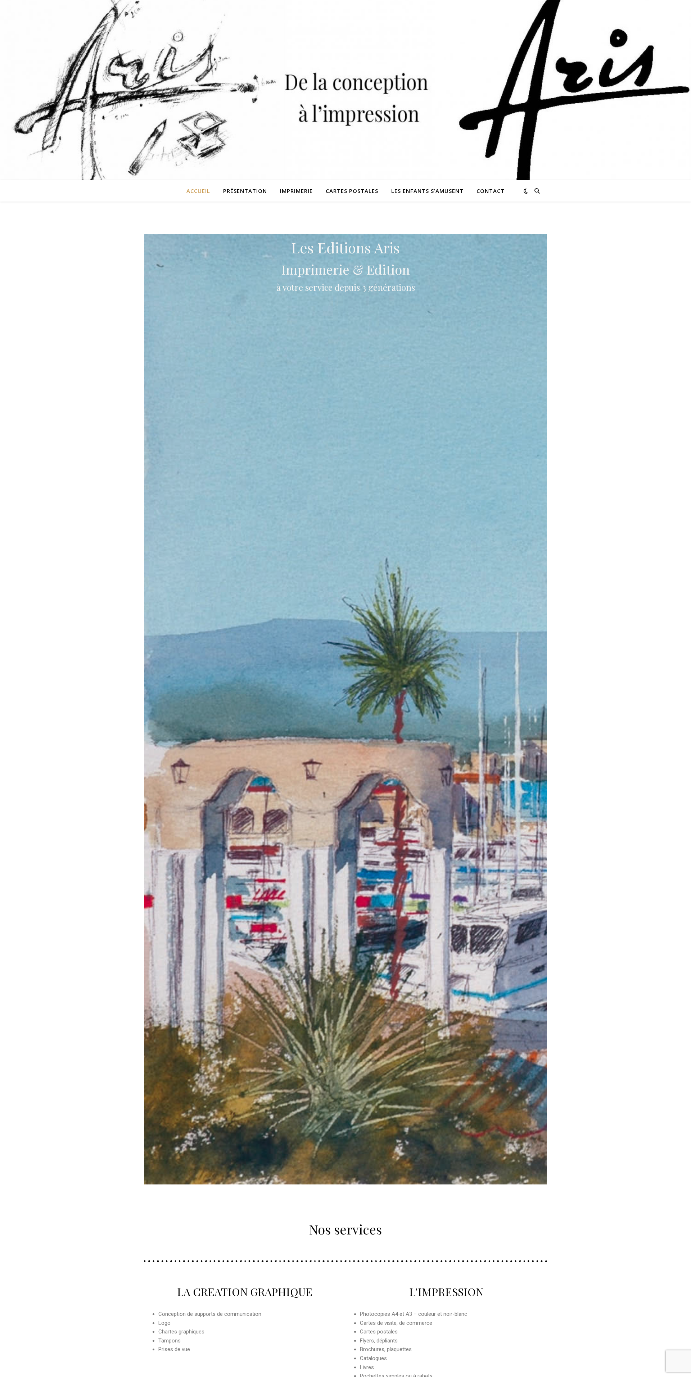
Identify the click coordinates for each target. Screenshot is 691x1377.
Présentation (245, 190)
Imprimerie (296, 190)
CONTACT (491, 190)
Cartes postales (352, 190)
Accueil (198, 190)
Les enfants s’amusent (427, 190)
